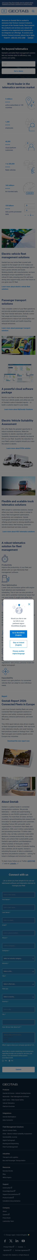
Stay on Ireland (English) (18, 644)
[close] (29, 604)
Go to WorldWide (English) (18, 634)
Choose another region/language (18, 652)
